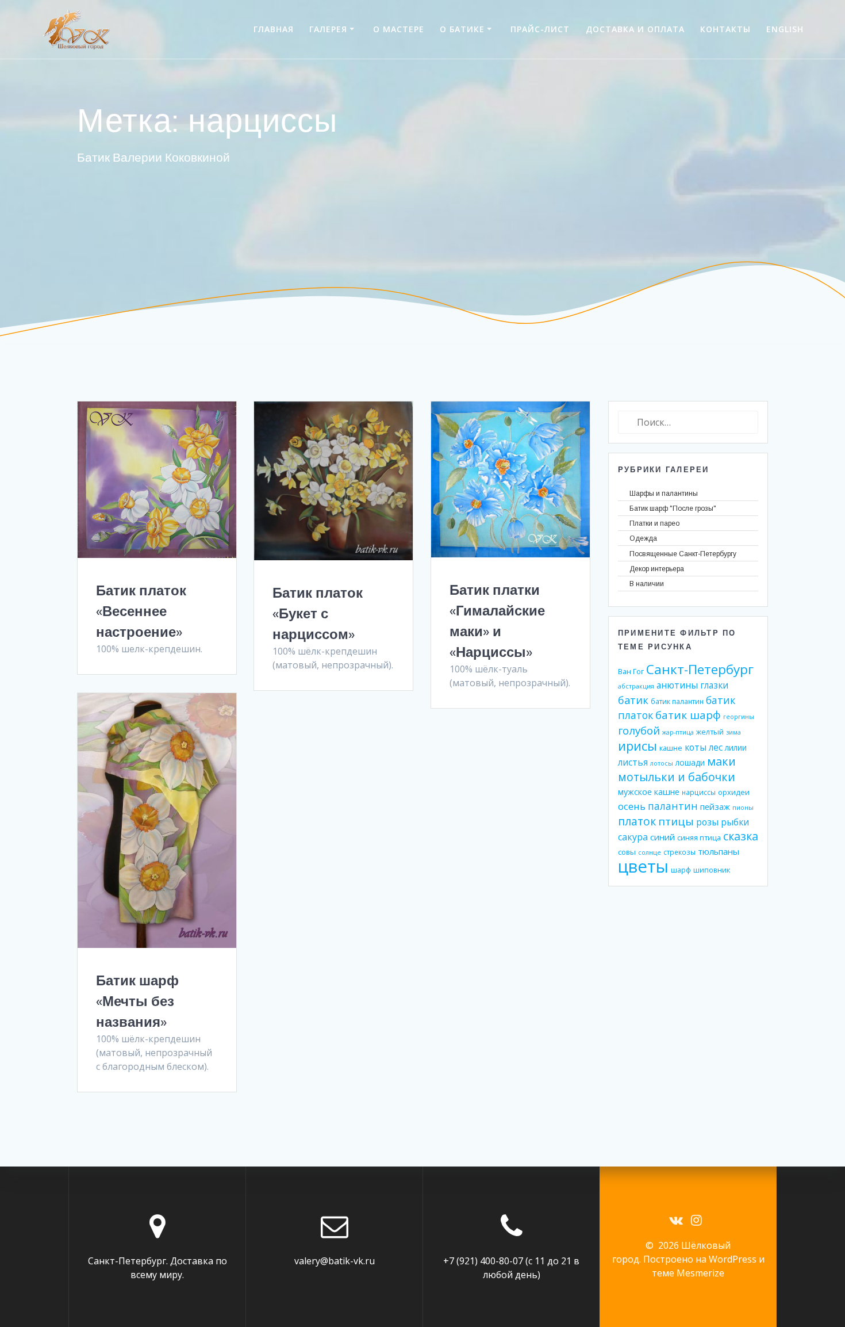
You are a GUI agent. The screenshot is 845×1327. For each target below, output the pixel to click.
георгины (738, 717)
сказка (740, 836)
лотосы (661, 763)
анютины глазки (692, 685)
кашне (670, 748)
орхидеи (734, 792)
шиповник (711, 870)
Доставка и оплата (635, 29)
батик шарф (688, 715)
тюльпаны (718, 851)
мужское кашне (648, 791)
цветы (643, 866)
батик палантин (677, 701)
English (785, 29)
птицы (676, 821)
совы (627, 852)
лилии (736, 747)
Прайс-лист (540, 29)
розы (707, 822)
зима (733, 732)
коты (695, 747)
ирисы (637, 745)
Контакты (725, 29)
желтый (710, 731)
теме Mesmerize (688, 1273)
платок (637, 821)
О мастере (398, 29)
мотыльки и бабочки (676, 777)
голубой (639, 730)
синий (662, 837)
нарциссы (699, 792)
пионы (743, 808)
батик (633, 700)
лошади (690, 762)
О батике (462, 29)
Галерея (328, 29)
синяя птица (699, 837)
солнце (649, 852)
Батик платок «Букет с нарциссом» (317, 613)
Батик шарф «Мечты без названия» (137, 1001)
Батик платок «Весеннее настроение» (141, 611)
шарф (681, 870)
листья (633, 762)
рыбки (735, 822)
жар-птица (678, 732)
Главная (274, 29)
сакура (633, 837)
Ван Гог (631, 671)
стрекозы (679, 851)
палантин (673, 806)
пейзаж (715, 806)
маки (721, 761)
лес (716, 747)
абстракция (636, 686)
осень (632, 806)
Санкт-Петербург (700, 669)
